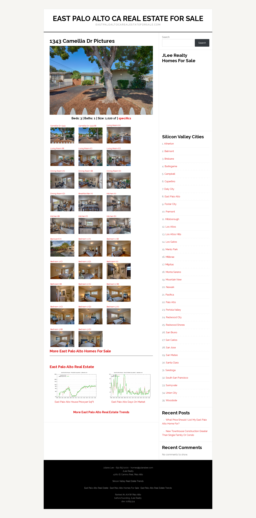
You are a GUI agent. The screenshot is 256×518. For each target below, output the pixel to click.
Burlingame (171, 166)
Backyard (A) (55, 239)
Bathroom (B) (56, 284)
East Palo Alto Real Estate (72, 367)
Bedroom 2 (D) (85, 307)
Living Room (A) (114, 125)
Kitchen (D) (111, 216)
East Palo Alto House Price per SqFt (74, 401)
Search (166, 37)
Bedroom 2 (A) (85, 284)
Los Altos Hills (173, 234)
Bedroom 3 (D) (85, 329)
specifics (125, 118)
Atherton (169, 143)
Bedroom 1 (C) (56, 261)
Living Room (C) (85, 148)
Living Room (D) (114, 148)
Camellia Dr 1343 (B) (87, 126)
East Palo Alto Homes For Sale (124, 488)
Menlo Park (171, 249)
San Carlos (171, 340)
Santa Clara (172, 362)
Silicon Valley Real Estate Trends (128, 481)
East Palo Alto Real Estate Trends (156, 488)
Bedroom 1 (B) (113, 239)
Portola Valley (173, 309)
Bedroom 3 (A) (113, 307)
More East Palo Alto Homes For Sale (80, 351)
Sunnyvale (171, 385)
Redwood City (174, 317)
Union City (171, 392)
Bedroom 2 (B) (113, 284)
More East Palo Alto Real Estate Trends (101, 412)
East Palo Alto (172, 196)
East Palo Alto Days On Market (128, 401)
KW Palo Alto (134, 494)
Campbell (169, 173)
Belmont (169, 151)
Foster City (170, 204)
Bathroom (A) (112, 261)
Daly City (169, 189)
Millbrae (170, 257)
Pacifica (169, 294)
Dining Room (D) (57, 193)
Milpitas (169, 264)
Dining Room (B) (86, 171)
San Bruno (171, 332)
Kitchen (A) (111, 193)
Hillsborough (172, 219)
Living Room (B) (57, 148)
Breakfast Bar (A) (86, 193)
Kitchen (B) (55, 216)
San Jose (171, 347)
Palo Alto (171, 302)
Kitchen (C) (83, 216)
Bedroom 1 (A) (85, 239)
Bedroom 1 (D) (85, 261)
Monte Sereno (173, 272)
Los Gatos (171, 241)
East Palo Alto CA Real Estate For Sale (128, 18)
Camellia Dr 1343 (57, 126)
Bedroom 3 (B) (56, 329)
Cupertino (170, 181)
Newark (170, 287)
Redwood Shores (175, 324)
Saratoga (170, 370)
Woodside (171, 400)
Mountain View (174, 279)
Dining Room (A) (57, 171)
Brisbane (169, 158)
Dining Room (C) (114, 171)
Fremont (170, 211)
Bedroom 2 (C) (56, 307)
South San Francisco (177, 377)
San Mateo (172, 355)
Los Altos (170, 226)
